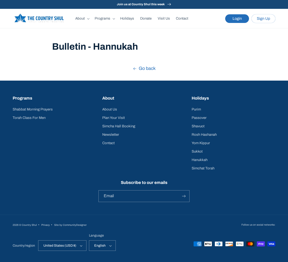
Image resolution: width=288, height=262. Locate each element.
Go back (147, 68)
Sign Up (263, 18)
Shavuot (198, 126)
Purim (196, 109)
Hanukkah (199, 160)
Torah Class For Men (29, 118)
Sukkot (197, 151)
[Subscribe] (183, 196)
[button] (82, 18)
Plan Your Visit (113, 118)
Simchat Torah (203, 168)
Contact (108, 143)
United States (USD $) (59, 245)
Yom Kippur (201, 143)
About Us (109, 109)
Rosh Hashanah (204, 135)
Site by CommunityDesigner (70, 224)
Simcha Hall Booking (118, 126)
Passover (199, 118)
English (100, 245)
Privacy (45, 224)
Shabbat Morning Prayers (33, 109)
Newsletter (110, 135)
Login (237, 18)
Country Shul (29, 224)
